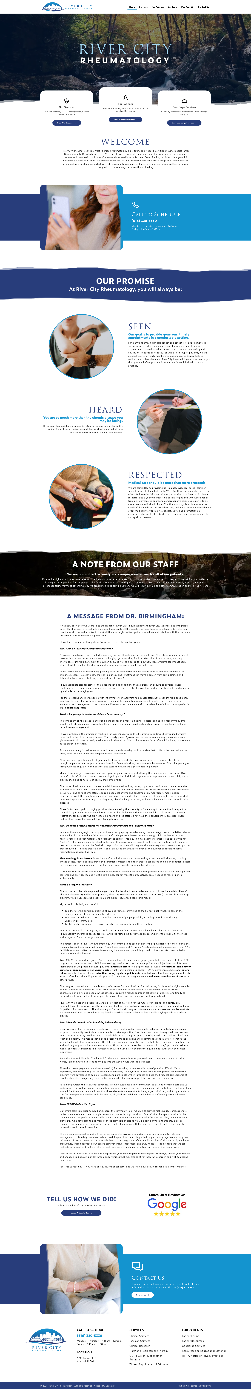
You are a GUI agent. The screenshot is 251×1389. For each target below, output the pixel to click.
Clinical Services (139, 1336)
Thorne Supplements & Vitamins (149, 1364)
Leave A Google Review (81, 1212)
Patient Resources (193, 1341)
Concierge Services (193, 1346)
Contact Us (141, 1294)
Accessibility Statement (104, 1385)
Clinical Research (139, 1346)
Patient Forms (190, 1336)
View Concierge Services (183, 122)
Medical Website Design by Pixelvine (194, 1385)
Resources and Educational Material (204, 1350)
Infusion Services (139, 1341)
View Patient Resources (124, 119)
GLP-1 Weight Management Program (146, 1357)
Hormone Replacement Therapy (148, 1350)
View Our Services (65, 122)
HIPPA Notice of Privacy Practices (202, 1355)
